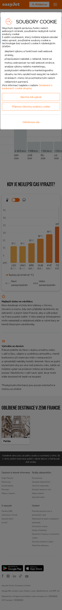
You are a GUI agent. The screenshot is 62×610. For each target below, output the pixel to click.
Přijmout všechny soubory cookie (31, 106)
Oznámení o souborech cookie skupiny (27, 87)
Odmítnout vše (31, 122)
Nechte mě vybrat (31, 97)
